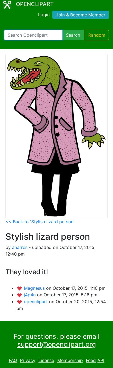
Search (73, 35)
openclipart (36, 301)
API (100, 360)
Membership (70, 360)
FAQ (13, 360)
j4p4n (30, 294)
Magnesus (35, 288)
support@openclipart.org (56, 344)
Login (44, 14)
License (46, 360)
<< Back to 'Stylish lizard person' (40, 221)
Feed (91, 360)
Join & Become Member (80, 15)
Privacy (27, 360)
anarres (19, 247)
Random (96, 35)
